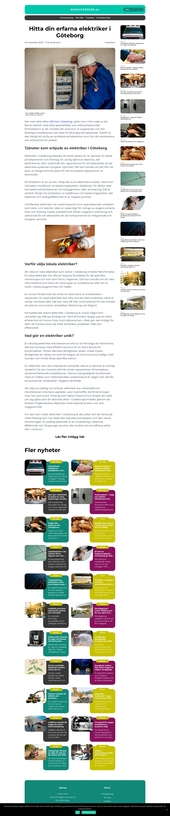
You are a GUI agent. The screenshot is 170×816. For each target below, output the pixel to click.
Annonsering (66, 18)
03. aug (102, 490)
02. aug (56, 519)
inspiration (110, 42)
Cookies (90, 18)
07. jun (56, 718)
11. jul (102, 575)
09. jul (56, 604)
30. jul (56, 547)
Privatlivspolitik (89, 812)
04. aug (56, 490)
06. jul (56, 632)
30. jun (103, 661)
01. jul (56, 661)
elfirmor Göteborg (60, 121)
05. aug (102, 462)
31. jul (102, 519)
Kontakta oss (103, 18)
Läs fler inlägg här (70, 437)
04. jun (102, 746)
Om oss (80, 18)
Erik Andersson (53, 42)
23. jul (55, 575)
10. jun (56, 689)
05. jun (56, 746)
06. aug (56, 462)
